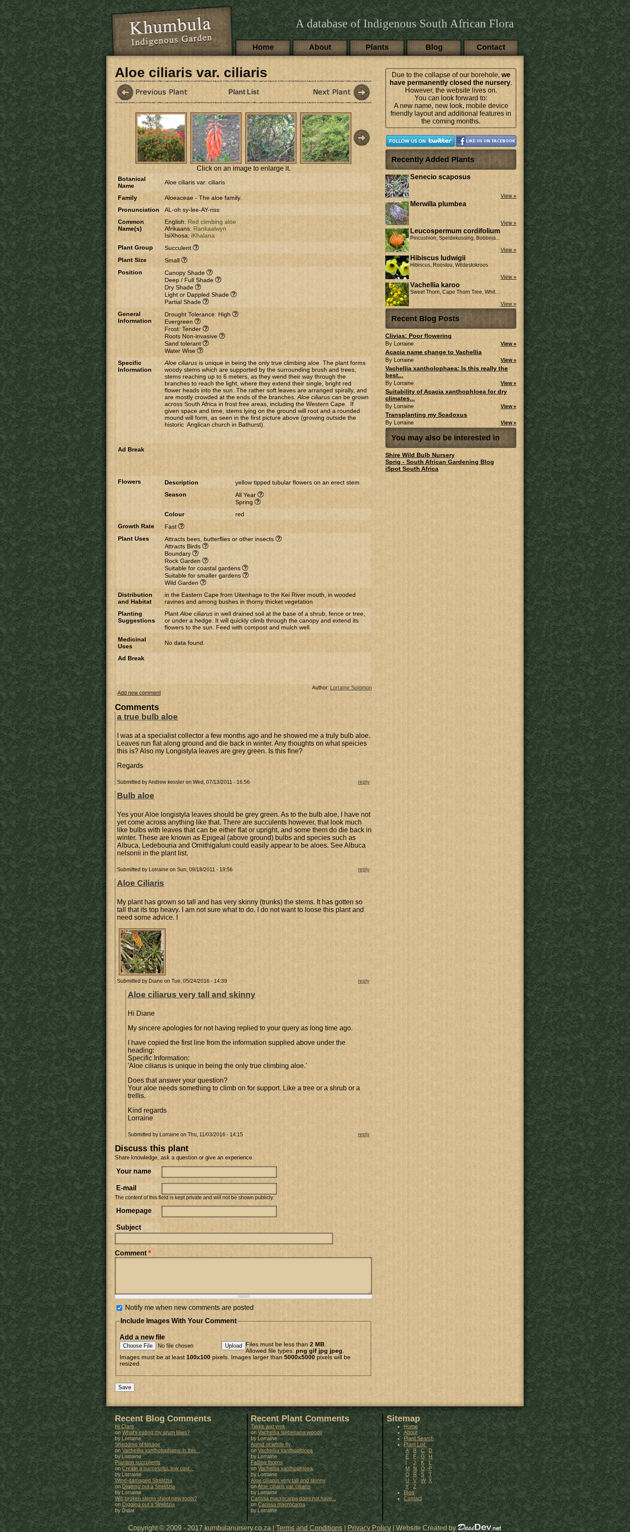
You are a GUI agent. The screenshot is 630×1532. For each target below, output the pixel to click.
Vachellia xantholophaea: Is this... (161, 1451)
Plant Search (419, 1439)
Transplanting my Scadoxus (426, 414)
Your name (133, 1171)
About (320, 47)
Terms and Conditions (309, 1528)
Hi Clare (124, 1427)
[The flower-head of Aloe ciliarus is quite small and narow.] (216, 159)
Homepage (134, 1210)
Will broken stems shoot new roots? (156, 1499)
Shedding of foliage (137, 1445)
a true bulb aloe (147, 716)
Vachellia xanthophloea (285, 1451)
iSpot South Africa (411, 468)
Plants (377, 47)
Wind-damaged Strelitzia (143, 1481)
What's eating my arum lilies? (156, 1433)
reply (363, 782)
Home (263, 47)
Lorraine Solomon (351, 688)
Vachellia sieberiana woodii (290, 1433)
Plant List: (415, 1445)
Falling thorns (266, 1463)
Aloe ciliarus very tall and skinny (191, 994)
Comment (133, 1253)
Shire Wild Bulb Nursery (420, 454)
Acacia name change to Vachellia (433, 352)
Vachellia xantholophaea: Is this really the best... (446, 372)
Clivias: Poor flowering (418, 335)
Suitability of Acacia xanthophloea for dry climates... (446, 395)
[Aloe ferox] (333, 92)
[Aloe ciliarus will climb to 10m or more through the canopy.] (270, 159)
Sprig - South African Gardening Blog (439, 461)
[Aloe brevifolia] (153, 92)
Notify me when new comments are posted (189, 1307)
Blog (434, 47)
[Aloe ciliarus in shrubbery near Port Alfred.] (325, 159)
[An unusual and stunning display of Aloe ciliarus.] (161, 159)
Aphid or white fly (271, 1445)
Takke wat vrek (268, 1427)
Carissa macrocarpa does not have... (293, 1499)
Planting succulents (137, 1463)
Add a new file (142, 1337)
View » (508, 344)
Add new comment (139, 693)
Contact (491, 47)
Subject (128, 1227)
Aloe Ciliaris (140, 883)
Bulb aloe (135, 795)
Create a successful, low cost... (157, 1469)
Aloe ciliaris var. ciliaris (284, 1487)
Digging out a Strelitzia (148, 1487)
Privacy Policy (369, 1528)
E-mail (126, 1188)
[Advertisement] (265, 459)
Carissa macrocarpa (281, 1505)
